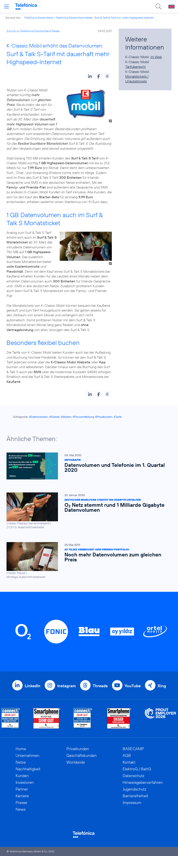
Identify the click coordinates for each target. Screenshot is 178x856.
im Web (156, 57)
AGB (127, 755)
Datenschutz (133, 775)
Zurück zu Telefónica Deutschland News (33, 31)
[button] (90, 75)
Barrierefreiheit (135, 795)
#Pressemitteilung (83, 416)
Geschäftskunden (81, 755)
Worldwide (75, 762)
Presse (21, 802)
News (20, 809)
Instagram (66, 685)
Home (21, 748)
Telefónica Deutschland (38, 17)
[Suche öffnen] (158, 6)
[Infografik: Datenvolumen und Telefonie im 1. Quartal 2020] (86, 466)
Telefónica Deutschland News (74, 17)
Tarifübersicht (135, 66)
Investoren (25, 782)
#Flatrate (54, 416)
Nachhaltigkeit (28, 768)
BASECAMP (133, 748)
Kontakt (129, 762)
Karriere (22, 795)
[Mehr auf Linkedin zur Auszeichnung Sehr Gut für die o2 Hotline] (83, 718)
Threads (100, 685)
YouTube (133, 685)
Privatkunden (77, 748)
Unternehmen (27, 755)
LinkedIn (32, 685)
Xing (162, 685)
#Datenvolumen (38, 416)
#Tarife (118, 416)
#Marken (66, 416)
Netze (21, 762)
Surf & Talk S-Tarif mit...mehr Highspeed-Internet (124, 17)
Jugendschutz (134, 789)
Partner (22, 789)
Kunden (22, 775)
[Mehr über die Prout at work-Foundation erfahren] (160, 718)
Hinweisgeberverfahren (143, 782)
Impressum (132, 802)
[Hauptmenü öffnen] (6, 6)
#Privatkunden (103, 416)
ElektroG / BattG (137, 768)
